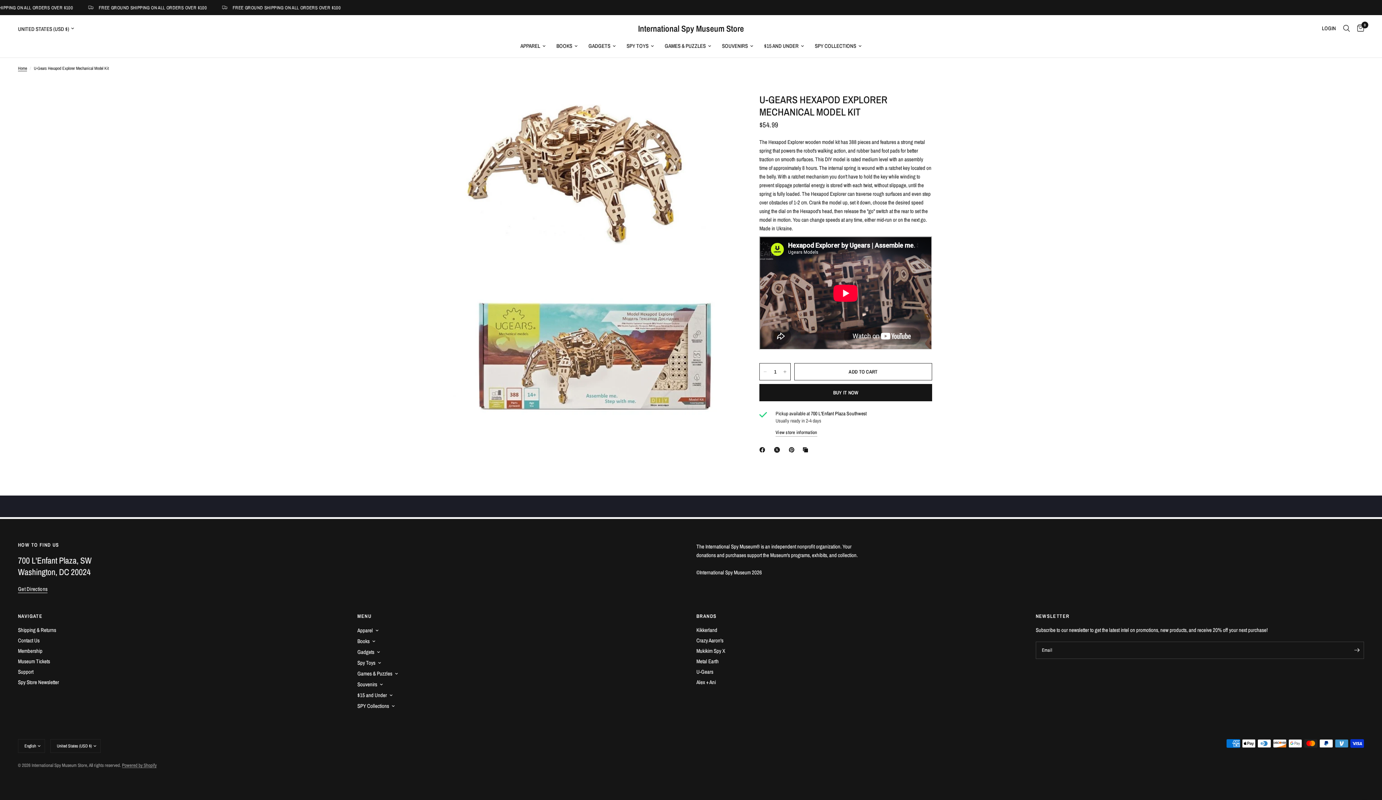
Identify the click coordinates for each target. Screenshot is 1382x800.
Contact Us (29, 640)
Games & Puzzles (685, 46)
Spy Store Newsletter (38, 682)
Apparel (530, 46)
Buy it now (846, 392)
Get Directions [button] (33, 589)
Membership (30, 651)
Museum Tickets (34, 661)
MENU (364, 616)
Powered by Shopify (139, 765)
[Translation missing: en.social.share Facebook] (763, 450)
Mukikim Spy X (710, 651)
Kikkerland (706, 630)
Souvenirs (735, 46)
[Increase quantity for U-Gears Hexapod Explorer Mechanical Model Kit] (785, 371)
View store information (796, 432)
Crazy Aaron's (709, 640)
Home (22, 68)
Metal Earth (707, 661)
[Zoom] (723, 109)
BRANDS (706, 616)
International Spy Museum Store (691, 28)
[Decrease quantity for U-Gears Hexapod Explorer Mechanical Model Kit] (765, 371)
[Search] (1347, 28)
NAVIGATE (30, 616)
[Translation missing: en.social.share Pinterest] (793, 450)
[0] (1359, 28)
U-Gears (704, 671)
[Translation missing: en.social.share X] (778, 450)
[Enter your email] (1357, 650)
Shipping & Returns (37, 630)
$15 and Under (781, 46)
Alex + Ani (706, 682)
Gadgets (599, 46)
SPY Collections (835, 46)
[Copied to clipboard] (807, 450)
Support (25, 671)
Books (564, 46)
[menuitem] (533, 46)
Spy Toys (638, 46)
